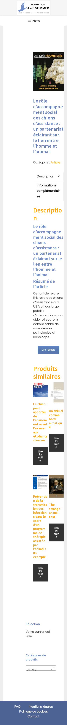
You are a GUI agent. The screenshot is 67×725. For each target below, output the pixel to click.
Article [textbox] (39, 669)
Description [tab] (45, 176)
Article (55, 162)
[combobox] (41, 668)
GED (33, 8)
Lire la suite (40, 456)
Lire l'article (48, 350)
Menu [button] (36, 20)
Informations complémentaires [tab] (48, 191)
